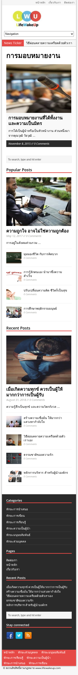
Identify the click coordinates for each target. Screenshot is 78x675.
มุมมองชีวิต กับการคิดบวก (41, 254)
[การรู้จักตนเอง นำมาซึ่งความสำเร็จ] (13, 279)
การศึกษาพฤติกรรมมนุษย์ (40, 308)
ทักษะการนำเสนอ (17, 509)
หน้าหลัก (40, 2)
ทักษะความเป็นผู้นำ (18, 528)
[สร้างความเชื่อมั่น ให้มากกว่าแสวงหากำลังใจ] (13, 425)
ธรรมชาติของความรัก (38, 455)
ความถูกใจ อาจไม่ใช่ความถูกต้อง (37, 231)
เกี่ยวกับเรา (55, 2)
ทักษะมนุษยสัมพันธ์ (18, 535)
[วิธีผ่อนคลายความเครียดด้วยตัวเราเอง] (13, 443)
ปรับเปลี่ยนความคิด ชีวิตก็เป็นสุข (45, 290)
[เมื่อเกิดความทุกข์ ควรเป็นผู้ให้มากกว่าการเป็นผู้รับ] (38, 382)
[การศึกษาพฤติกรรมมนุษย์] (13, 315)
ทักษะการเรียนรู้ (16, 522)
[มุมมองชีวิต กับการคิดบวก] (13, 261)
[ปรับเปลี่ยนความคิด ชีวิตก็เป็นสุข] (13, 297)
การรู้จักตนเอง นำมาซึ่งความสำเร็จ (43, 274)
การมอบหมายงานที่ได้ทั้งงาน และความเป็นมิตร (35, 120)
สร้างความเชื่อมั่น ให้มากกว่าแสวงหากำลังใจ (43, 420)
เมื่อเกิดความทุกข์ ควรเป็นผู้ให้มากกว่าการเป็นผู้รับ (34, 392)
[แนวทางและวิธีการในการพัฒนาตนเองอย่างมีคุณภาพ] (27, 26)
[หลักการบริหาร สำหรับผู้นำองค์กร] (13, 479)
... (34, 135)
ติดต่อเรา (69, 2)
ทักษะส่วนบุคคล (16, 541)
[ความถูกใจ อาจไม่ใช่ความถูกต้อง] (38, 223)
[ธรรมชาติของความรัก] (13, 461)
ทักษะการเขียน (15, 516)
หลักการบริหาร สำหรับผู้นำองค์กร (46, 472)
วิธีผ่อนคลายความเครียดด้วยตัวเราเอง (44, 438)
